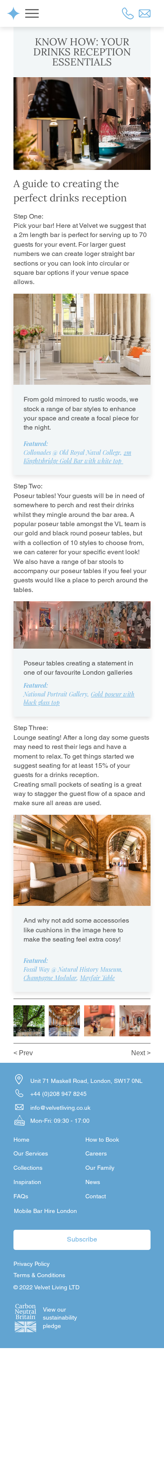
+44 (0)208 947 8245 (58, 1093)
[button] (95, 1196)
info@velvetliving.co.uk (60, 1107)
